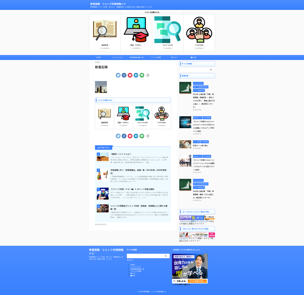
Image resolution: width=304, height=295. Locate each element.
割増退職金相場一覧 (136, 57)
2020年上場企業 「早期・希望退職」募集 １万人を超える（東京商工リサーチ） (203, 194)
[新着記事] (136, 75)
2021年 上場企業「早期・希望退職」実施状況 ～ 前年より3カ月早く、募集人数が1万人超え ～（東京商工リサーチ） (204, 100)
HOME (98, 57)
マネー (175, 57)
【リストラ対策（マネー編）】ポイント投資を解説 (132, 189)
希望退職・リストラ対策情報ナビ (108, 4)
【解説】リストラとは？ (120, 154)
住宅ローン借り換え (200, 145)
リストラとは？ (117, 57)
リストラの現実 (155, 57)
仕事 (194, 57)
